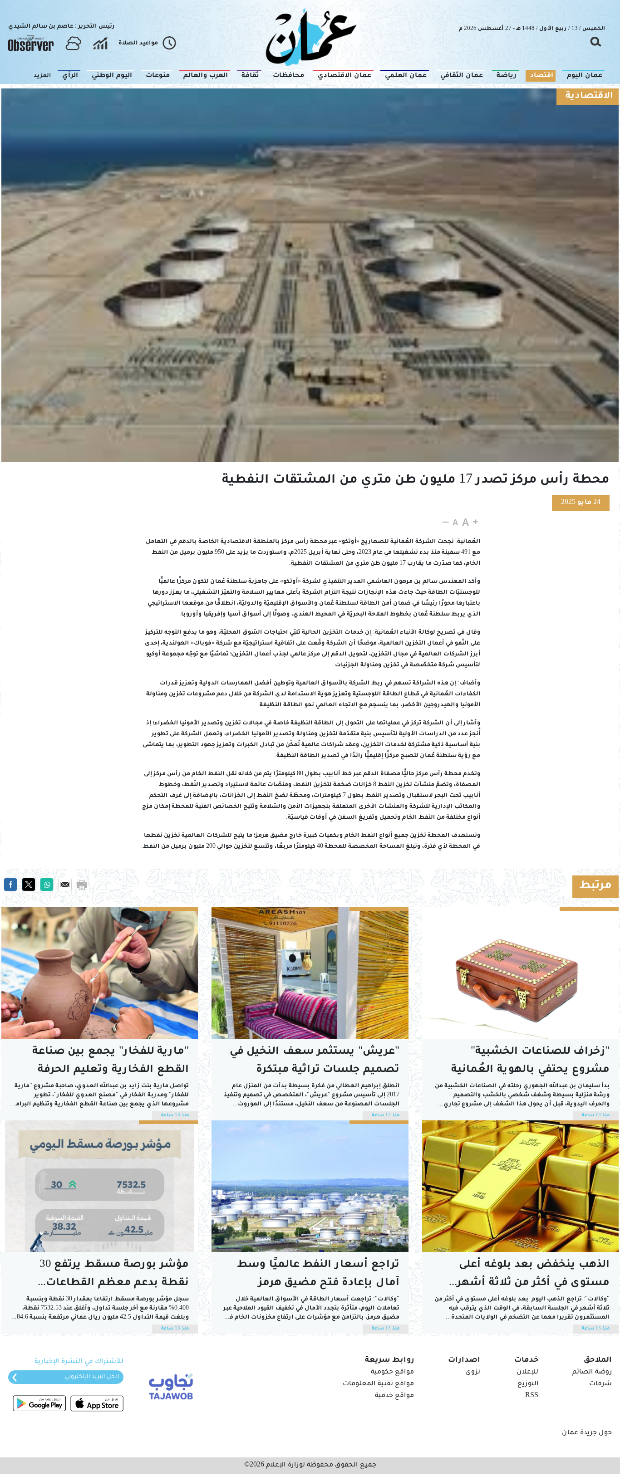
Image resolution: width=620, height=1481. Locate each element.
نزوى (472, 1372)
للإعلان (527, 1372)
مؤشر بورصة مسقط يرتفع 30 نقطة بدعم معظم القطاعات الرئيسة (114, 1276)
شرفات (600, 1384)
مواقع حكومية (392, 1372)
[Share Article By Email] (65, 885)
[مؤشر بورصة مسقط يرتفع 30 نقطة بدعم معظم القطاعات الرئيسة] (99, 1186)
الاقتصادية (589, 97)
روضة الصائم (592, 1372)
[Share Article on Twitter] (28, 885)
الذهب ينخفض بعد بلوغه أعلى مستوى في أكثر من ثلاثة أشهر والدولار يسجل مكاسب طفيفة (533, 1276)
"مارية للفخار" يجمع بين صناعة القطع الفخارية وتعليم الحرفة (110, 1061)
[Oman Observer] (31, 43)
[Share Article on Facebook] (10, 885)
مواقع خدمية (394, 1396)
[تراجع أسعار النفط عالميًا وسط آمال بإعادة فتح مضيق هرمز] (310, 1186)
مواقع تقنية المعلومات (378, 1384)
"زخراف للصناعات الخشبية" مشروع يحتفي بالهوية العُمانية (530, 1061)
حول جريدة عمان (587, 1433)
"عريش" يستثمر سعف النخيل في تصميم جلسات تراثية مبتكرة (314, 1061)
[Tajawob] (169, 1386)
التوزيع (527, 1384)
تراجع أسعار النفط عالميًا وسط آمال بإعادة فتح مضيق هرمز (318, 1274)
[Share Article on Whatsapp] (47, 885)
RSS (531, 1396)
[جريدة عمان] (310, 36)
